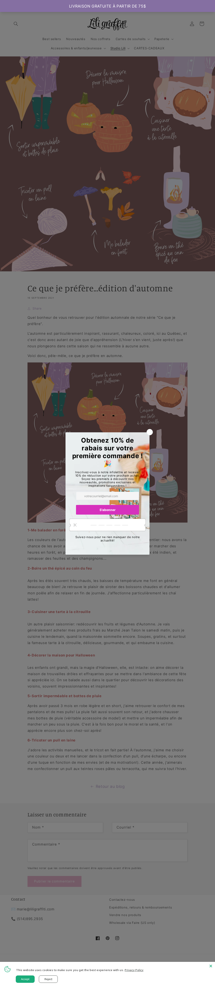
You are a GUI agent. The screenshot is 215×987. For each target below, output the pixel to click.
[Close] (211, 966)
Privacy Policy (134, 970)
